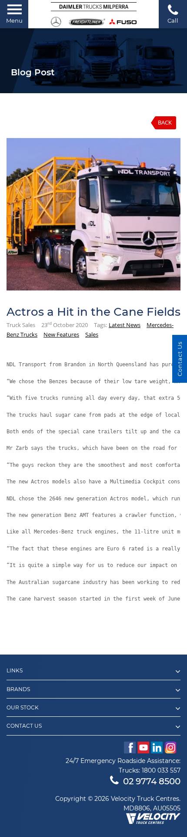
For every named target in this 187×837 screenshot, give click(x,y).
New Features (61, 334)
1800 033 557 (161, 770)
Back (165, 122)
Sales (91, 334)
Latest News (124, 325)
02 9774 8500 (151, 781)
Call (172, 20)
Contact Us (179, 358)
